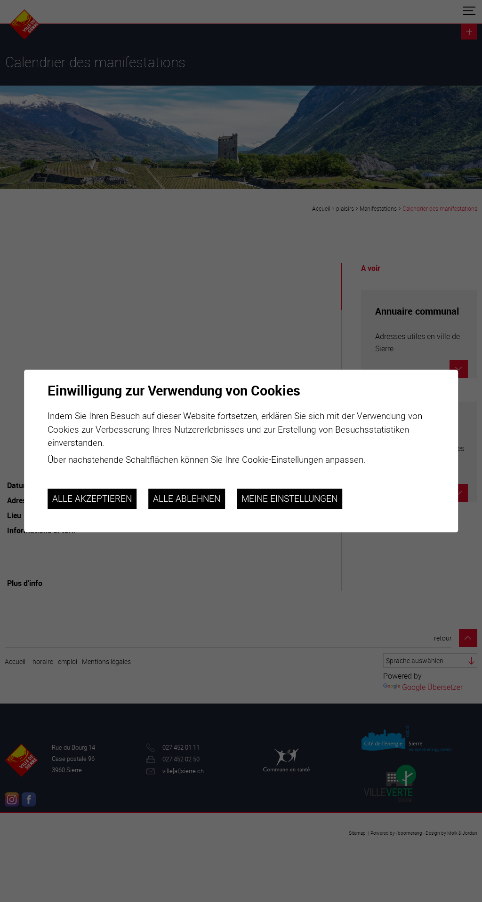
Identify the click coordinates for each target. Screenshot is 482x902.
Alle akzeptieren (92, 498)
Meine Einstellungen (289, 498)
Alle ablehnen (186, 498)
